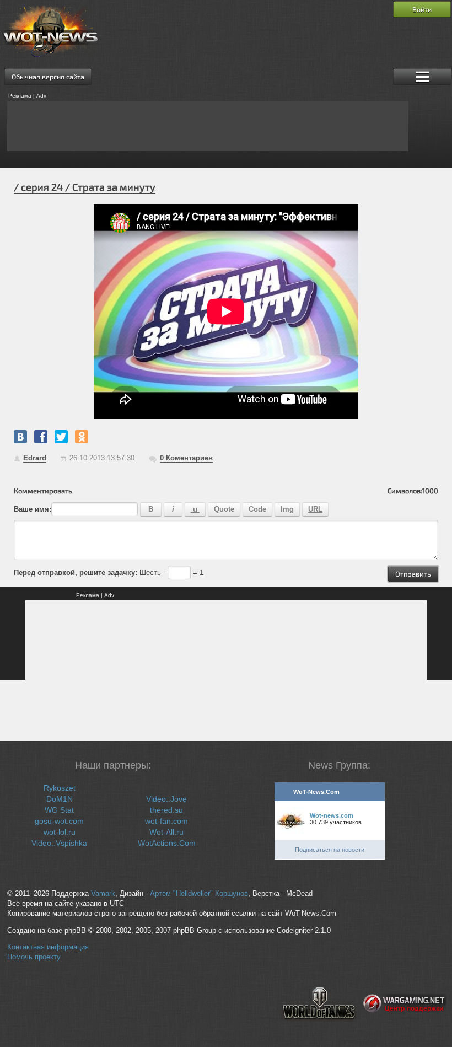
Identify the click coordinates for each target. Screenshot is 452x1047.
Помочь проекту (34, 957)
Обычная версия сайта (48, 76)
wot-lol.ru (60, 832)
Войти (422, 9)
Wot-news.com (331, 815)
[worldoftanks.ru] (319, 1028)
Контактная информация (48, 947)
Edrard (34, 458)
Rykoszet (60, 787)
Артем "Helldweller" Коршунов (199, 894)
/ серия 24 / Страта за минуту (84, 187)
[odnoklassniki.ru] (81, 436)
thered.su (166, 810)
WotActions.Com (167, 843)
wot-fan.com (166, 821)
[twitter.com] (61, 436)
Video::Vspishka (59, 843)
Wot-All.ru (166, 832)
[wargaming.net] (404, 1028)
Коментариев (186, 458)
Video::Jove (166, 798)
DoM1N (59, 798)
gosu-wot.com (59, 821)
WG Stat (59, 810)
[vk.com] (20, 436)
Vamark (103, 894)
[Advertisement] (207, 126)
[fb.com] (40, 436)
